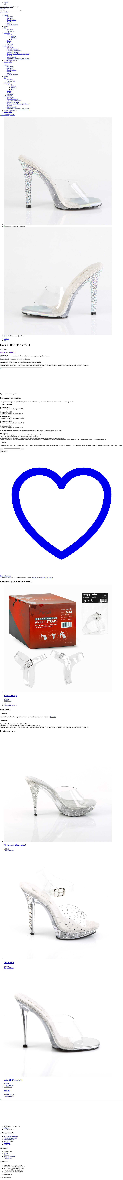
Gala (47, 577)
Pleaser (51, 577)
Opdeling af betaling (13, 52)
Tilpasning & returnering (14, 50)
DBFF (43, 577)
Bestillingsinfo (8, 46)
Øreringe (13, 36)
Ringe (12, 39)
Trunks (6, 26)
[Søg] (20, 10)
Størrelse (2, 394)
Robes (9, 42)
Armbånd (13, 37)
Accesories (7, 33)
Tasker (9, 41)
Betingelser (3, 442)
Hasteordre (10, 47)
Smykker (9, 34)
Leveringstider (8, 62)
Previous (6, 339)
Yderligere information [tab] (10, 705)
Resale (9, 21)
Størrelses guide (11, 57)
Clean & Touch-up (12, 25)
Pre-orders (53, 717)
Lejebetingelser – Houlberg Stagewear (18, 54)
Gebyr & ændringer (12, 49)
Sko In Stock (11, 31)
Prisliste (9, 55)
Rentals (9, 23)
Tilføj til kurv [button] (7, 701)
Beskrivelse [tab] (7, 704)
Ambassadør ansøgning (10, 60)
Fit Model (10, 18)
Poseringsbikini (11, 20)
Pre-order (10, 29)
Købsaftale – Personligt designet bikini (18, 58)
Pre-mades (10, 16)
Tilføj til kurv (4, 451)
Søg (1, 10)
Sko (5, 28)
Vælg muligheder (9, 850)
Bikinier (6, 15)
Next (5, 340)
